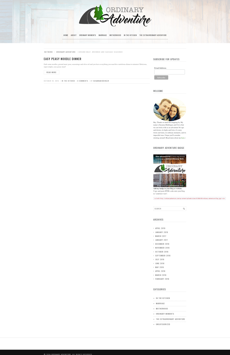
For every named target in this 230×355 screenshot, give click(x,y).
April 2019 (160, 228)
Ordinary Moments (87, 35)
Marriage (103, 35)
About (74, 35)
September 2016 (163, 255)
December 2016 (162, 244)
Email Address (160, 68)
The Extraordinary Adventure (153, 35)
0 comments (82, 81)
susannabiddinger (101, 81)
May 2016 (159, 267)
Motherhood (115, 35)
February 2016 (162, 279)
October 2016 (162, 251)
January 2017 (161, 240)
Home (65, 35)
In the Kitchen (130, 35)
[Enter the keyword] (184, 208)
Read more (51, 72)
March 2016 (161, 275)
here (182, 138)
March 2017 (160, 236)
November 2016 (162, 247)
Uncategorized (163, 324)
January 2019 (161, 232)
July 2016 (159, 259)
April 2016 (160, 271)
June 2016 (160, 263)
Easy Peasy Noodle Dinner (62, 59)
